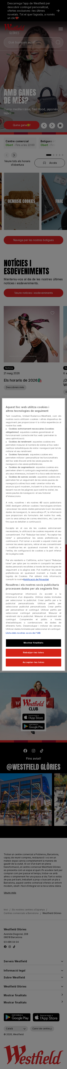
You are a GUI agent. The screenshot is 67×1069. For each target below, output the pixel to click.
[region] (33, 534)
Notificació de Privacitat (36, 579)
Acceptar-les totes (33, 662)
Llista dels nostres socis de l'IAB (23, 633)
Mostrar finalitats (33, 643)
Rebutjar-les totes (33, 652)
